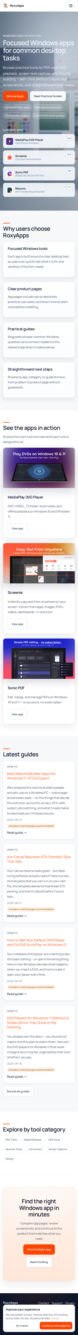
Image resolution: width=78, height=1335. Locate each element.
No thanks (22, 1325)
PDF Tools (11, 1140)
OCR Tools (54, 1140)
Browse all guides (18, 1091)
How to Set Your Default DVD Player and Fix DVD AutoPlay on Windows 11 (37, 942)
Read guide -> (17, 832)
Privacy (55, 1318)
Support (57, 1303)
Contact (43, 1303)
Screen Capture (58, 1149)
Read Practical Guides (48, 96)
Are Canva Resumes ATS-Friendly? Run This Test (39, 859)
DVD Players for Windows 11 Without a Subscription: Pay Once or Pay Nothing (38, 1023)
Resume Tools (14, 1149)
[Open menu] (71, 6)
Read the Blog (39, 1262)
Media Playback (33, 1140)
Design (10, 1158)
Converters (35, 1149)
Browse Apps (15, 96)
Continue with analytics (56, 1325)
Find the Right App (39, 1249)
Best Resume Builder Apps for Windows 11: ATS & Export (31, 775)
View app (17, 528)
